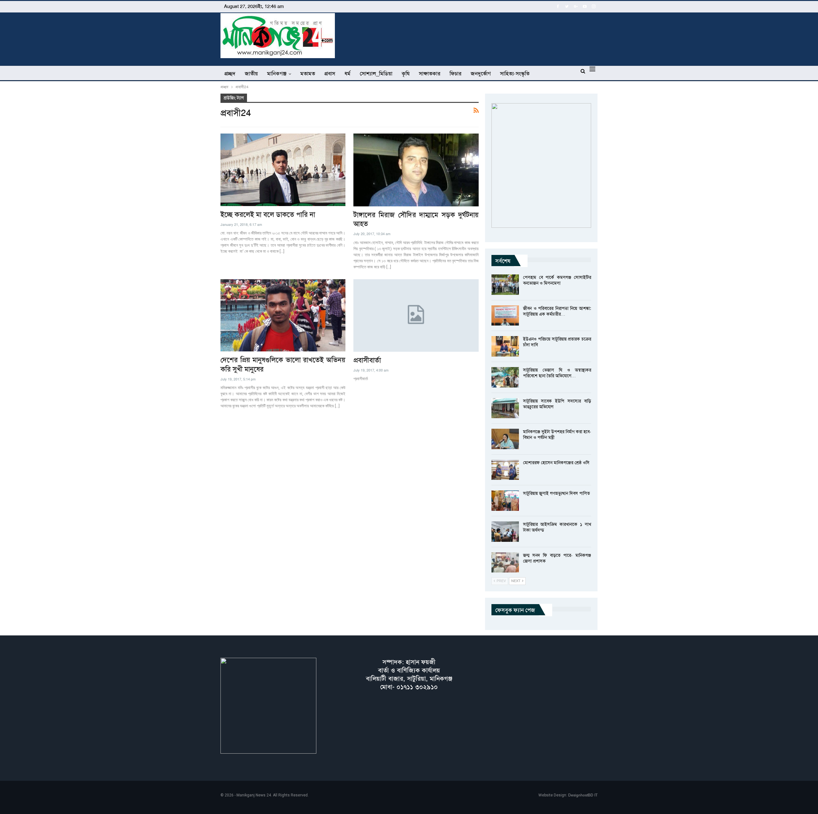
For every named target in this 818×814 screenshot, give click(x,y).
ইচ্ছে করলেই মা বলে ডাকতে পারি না (267, 214)
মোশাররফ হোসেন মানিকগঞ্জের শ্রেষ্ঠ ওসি (556, 462)
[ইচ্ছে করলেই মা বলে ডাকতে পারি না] (282, 170)
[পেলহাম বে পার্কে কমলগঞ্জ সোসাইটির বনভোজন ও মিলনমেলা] (505, 284)
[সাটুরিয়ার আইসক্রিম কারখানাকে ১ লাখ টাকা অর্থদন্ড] (505, 531)
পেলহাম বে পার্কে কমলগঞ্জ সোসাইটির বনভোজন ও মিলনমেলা (557, 280)
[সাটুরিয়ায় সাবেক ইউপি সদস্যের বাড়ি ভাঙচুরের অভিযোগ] (505, 408)
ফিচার (455, 73)
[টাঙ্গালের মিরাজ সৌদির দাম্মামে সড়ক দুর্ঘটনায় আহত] (416, 170)
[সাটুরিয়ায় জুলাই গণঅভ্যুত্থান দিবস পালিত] (505, 500)
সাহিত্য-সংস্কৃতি (514, 73)
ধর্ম (347, 73)
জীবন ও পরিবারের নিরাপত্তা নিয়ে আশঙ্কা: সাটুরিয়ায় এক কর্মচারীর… (557, 311)
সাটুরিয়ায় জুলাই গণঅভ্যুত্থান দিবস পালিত (556, 493)
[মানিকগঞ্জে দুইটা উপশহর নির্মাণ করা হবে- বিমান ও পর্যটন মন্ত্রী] (505, 439)
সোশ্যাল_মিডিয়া (376, 73)
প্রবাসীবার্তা (367, 360)
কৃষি (406, 73)
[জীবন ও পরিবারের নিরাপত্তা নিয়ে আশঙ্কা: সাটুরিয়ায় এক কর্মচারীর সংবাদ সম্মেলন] (505, 315)
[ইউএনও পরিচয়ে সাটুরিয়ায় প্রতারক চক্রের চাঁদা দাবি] (505, 346)
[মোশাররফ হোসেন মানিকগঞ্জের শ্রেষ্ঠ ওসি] (505, 470)
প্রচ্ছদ (229, 73)
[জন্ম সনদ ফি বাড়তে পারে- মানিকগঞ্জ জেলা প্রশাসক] (505, 562)
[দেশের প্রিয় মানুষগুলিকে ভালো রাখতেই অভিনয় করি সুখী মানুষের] (282, 315)
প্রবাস (329, 73)
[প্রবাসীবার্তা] (416, 315)
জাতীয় (251, 73)
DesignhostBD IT (583, 795)
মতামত (307, 73)
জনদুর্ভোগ (481, 73)
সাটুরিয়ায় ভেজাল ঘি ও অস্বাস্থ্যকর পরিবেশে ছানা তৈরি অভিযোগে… (557, 373)
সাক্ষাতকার (429, 73)
